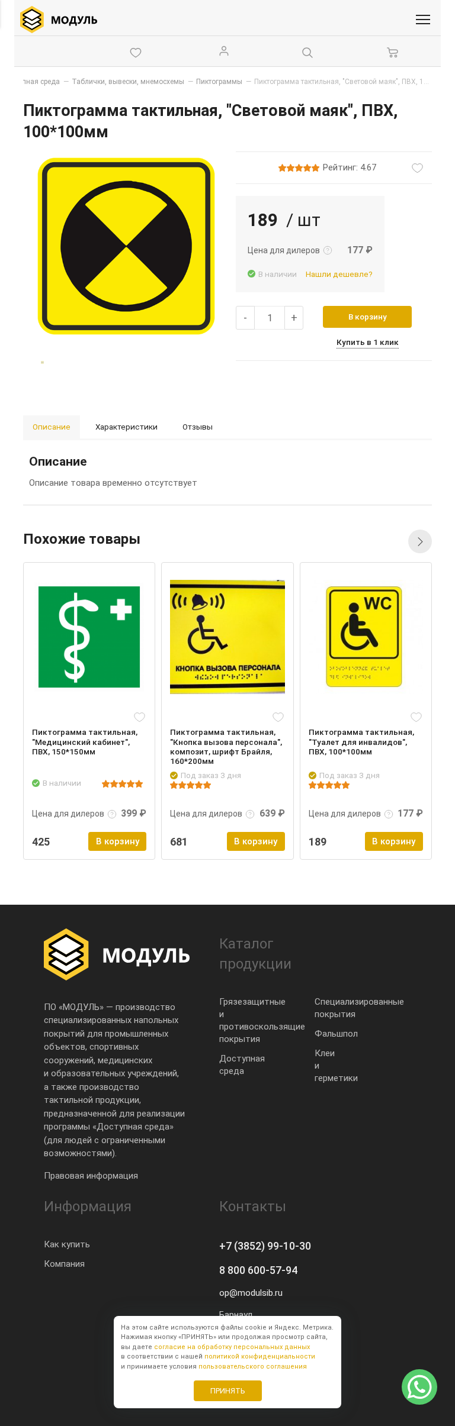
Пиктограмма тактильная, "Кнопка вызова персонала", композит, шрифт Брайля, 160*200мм (226, 746)
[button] (420, 541)
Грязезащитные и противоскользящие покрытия (262, 1020)
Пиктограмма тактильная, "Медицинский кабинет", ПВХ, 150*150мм (84, 741)
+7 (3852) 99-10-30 (265, 1246)
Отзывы (197, 426)
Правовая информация (91, 1175)
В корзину (367, 316)
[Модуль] (58, 19)
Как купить (67, 1244)
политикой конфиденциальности (259, 1356)
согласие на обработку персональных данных (232, 1347)
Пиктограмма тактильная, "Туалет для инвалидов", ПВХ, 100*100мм (361, 741)
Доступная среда (242, 1064)
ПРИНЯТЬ (227, 1390)
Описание (52, 426)
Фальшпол (336, 1033)
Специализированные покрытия (359, 1008)
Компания (64, 1264)
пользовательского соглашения (252, 1366)
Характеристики (126, 426)
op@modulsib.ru (251, 1293)
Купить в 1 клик (368, 342)
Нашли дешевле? (339, 274)
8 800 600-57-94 (258, 1270)
